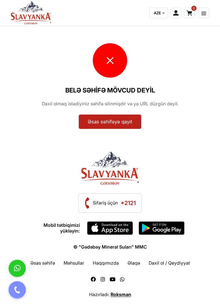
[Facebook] (93, 279)
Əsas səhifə (42, 263)
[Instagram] (103, 279)
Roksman (121, 294)
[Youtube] (112, 279)
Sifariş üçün (114, 203)
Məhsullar (74, 263)
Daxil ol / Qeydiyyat (169, 263)
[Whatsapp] (122, 279)
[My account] (176, 13)
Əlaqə (133, 263)
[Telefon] (17, 289)
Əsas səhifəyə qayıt (110, 122)
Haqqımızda (106, 263)
